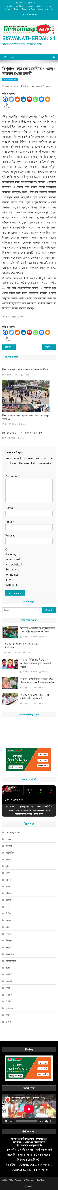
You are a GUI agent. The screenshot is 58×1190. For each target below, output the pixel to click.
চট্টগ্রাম (8, 886)
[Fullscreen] (51, 1121)
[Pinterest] (29, 99)
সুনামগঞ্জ (9, 1008)
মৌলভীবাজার (11, 961)
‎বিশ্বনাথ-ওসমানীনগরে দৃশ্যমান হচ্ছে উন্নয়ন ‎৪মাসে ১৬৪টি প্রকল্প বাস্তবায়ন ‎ (37, 680)
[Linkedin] (23, 99)
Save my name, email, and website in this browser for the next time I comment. (14, 570)
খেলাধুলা (30, 6)
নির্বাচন (8, 913)
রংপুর (8, 967)
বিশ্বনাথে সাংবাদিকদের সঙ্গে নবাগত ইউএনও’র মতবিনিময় (25, 369)
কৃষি (7, 866)
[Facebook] (5, 99)
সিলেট (8, 1001)
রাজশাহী (9, 981)
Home (29, 1186)
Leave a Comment (42, 86)
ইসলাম (7, 9)
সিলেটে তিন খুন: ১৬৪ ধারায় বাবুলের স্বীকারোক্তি (21, 645)
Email (9, 522)
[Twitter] (11, 99)
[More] (47, 99)
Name (10, 508)
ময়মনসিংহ (10, 954)
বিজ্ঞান (16, 9)
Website (10, 535)
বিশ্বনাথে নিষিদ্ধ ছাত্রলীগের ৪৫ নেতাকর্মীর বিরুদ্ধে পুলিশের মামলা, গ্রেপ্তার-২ (36, 663)
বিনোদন (24, 9)
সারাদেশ (50, 9)
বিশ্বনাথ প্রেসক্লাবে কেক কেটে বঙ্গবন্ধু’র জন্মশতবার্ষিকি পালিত (11, 347)
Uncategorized (10, 79)
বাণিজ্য (8, 927)
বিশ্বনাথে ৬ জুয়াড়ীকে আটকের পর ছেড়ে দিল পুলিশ (22, 432)
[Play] (6, 1121)
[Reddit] (17, 99)
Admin (23, 424)
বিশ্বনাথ (40, 9)
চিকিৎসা (9, 893)
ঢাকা (7, 906)
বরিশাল (8, 920)
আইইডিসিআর (20, 814)
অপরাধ (48, 6)
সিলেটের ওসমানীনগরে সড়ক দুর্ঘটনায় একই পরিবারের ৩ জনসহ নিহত (37, 630)
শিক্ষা (33, 9)
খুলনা (8, 873)
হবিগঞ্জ (8, 1021)
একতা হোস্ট (38, 814)
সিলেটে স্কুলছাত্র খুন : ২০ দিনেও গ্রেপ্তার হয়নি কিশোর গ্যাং (34, 696)
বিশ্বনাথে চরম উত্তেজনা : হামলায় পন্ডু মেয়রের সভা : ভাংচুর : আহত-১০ (26, 417)
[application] (29, 1109)
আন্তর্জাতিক (19, 6)
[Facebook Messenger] (41, 99)
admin (26, 86)
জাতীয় (9, 6)
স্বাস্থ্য (7, 1015)
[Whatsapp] (35, 99)
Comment (12, 476)
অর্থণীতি (9, 846)
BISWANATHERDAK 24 (28, 38)
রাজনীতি (39, 6)
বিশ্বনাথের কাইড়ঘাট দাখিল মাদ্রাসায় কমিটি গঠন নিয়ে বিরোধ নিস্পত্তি (50, 347)
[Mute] (46, 1121)
